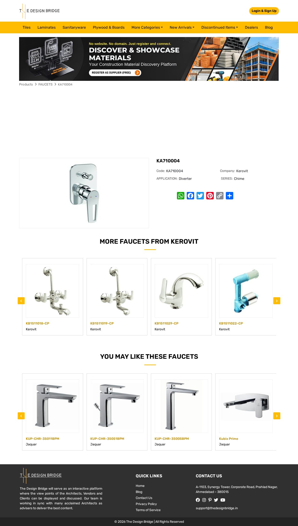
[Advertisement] (149, 123)
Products (26, 84)
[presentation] (21, 300)
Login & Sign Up (264, 11)
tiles (26, 27)
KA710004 (65, 84)
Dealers (251, 27)
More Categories (146, 27)
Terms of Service (148, 510)
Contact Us (144, 498)
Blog (269, 27)
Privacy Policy (146, 504)
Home (140, 486)
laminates (46, 27)
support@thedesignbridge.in (217, 508)
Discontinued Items (218, 27)
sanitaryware (74, 27)
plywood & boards (109, 27)
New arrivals (181, 27)
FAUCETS (45, 84)
